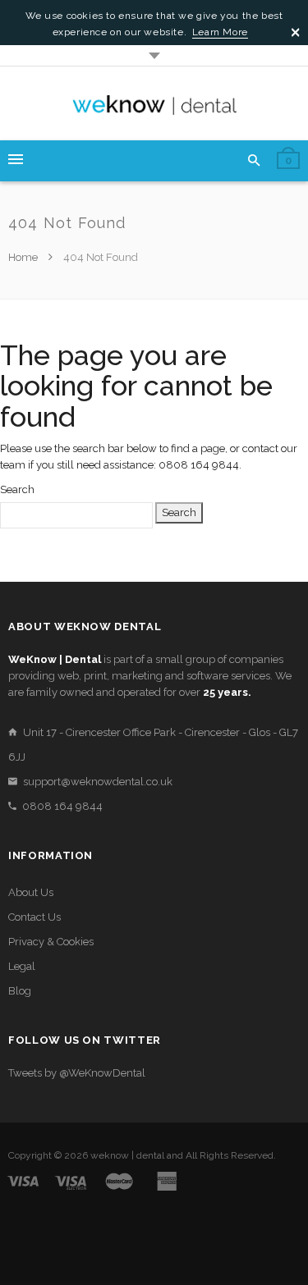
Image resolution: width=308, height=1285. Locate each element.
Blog (19, 991)
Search (17, 489)
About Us (30, 892)
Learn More (220, 32)
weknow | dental (127, 1155)
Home (24, 257)
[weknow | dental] (154, 103)
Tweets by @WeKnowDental (76, 1073)
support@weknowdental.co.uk (97, 781)
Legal (21, 966)
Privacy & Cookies (51, 941)
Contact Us (34, 917)
